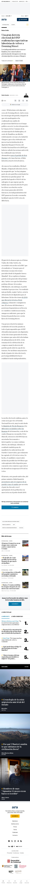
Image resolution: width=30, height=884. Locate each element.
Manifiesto (15, 821)
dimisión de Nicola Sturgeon (13, 426)
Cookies (22, 853)
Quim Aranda (5, 95)
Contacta (15, 835)
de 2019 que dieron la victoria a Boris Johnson (15, 300)
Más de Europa (6, 536)
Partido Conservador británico (9, 527)
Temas (15, 829)
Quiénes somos (15, 824)
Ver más (26, 666)
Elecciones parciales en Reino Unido (10, 521)
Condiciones (16, 853)
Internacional (5, 24)
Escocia (21, 527)
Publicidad (15, 832)
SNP (14, 524)
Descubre (5, 666)
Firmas (15, 826)
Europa (13, 24)
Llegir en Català (19, 60)
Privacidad (9, 853)
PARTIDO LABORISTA (6, 524)
